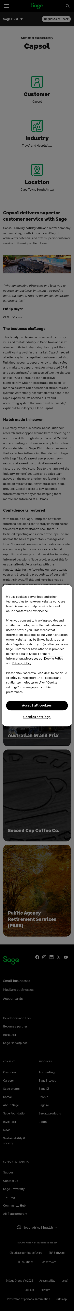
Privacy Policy (21, 663)
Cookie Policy (53, 658)
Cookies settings (37, 717)
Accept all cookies (37, 705)
